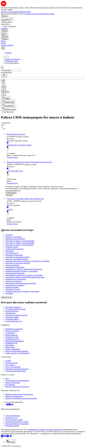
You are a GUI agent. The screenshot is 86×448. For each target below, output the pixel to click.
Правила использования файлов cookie (39, 14)
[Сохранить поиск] (3, 81)
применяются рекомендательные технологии (45, 429)
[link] (5, 36)
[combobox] (11, 70)
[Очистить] (4, 75)
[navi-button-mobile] (3, 48)
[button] (3, 41)
